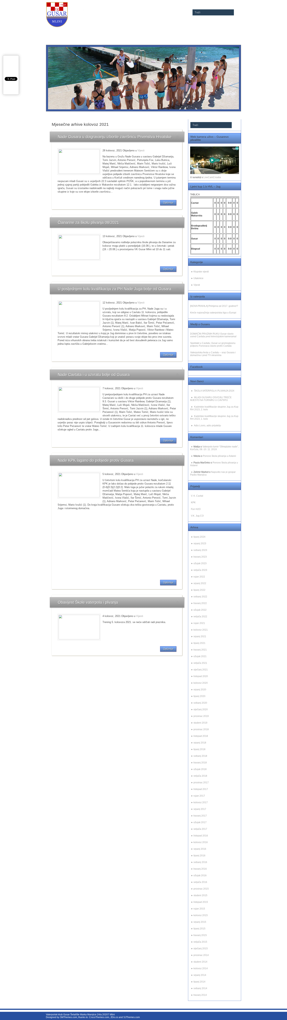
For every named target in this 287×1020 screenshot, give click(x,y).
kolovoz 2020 (200, 683)
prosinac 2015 (201, 888)
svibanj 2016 (200, 862)
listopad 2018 (200, 736)
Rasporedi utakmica (140, 30)
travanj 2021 (200, 649)
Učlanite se (198, 30)
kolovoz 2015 (200, 915)
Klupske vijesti (201, 271)
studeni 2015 (200, 895)
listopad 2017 (200, 789)
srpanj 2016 (199, 849)
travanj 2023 (200, 556)
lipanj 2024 (199, 536)
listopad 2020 (200, 676)
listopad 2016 (200, 835)
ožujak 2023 (200, 563)
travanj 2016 (200, 868)
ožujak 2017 (200, 822)
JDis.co (114, 1017)
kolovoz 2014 (200, 968)
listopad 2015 (200, 902)
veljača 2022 (200, 616)
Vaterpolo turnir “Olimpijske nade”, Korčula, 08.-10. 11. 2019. (214, 448)
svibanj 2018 (200, 756)
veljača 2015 (200, 942)
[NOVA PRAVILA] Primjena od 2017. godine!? (214, 306)
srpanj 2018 (199, 742)
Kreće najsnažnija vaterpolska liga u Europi (213, 312)
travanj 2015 (200, 935)
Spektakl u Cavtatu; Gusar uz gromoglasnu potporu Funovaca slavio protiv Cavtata (212, 344)
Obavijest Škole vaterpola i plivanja (88, 602)
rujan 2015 (199, 908)
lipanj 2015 (199, 928)
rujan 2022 (199, 576)
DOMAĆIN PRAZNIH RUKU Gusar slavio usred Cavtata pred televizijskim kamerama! (213, 335)
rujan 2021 (199, 623)
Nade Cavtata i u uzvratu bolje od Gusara (94, 374)
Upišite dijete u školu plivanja (172, 30)
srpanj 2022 (199, 583)
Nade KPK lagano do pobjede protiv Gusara (96, 460)
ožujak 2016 (200, 875)
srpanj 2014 (199, 975)
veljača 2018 (200, 776)
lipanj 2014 (199, 981)
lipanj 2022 (199, 590)
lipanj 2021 (199, 643)
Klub (223, 30)
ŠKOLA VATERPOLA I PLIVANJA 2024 (214, 390)
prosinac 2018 (201, 729)
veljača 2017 (200, 829)
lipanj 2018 (199, 749)
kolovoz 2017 (200, 802)
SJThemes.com (131, 1017)
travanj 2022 (200, 603)
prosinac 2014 (201, 955)
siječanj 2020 (200, 709)
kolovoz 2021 (200, 629)
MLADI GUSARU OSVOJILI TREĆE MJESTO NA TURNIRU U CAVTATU (211, 399)
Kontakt (235, 30)
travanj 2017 (200, 815)
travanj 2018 (200, 762)
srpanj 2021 (199, 636)
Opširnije (168, 202)
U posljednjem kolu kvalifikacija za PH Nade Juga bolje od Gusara (114, 289)
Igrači (212, 30)
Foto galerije (117, 30)
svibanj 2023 (200, 550)
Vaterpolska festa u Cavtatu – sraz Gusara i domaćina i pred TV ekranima (213, 354)
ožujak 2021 (200, 656)
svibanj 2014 (200, 988)
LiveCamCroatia (212, 177)
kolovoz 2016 (200, 842)
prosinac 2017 (201, 782)
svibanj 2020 (200, 702)
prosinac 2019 (201, 716)
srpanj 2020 (199, 689)
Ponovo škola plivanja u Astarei (219, 456)
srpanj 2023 (199, 543)
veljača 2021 (200, 663)
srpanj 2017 (199, 809)
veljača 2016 (200, 882)
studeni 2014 (200, 961)
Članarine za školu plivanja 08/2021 (88, 222)
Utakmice (198, 278)
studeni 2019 (200, 722)
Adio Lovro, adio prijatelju (207, 425)
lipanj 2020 (199, 696)
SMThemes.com (68, 1017)
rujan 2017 (199, 795)
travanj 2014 (200, 995)
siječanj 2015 (200, 948)
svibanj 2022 (200, 596)
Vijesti (196, 285)
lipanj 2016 (199, 855)
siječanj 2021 (200, 669)
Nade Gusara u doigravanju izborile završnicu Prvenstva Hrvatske (114, 137)
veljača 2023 (200, 570)
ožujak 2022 (200, 610)
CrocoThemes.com (99, 1017)
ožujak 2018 (200, 769)
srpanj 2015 (199, 922)
